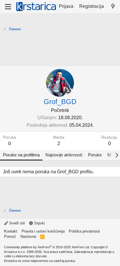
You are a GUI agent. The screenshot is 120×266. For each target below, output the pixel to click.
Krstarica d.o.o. (15, 251)
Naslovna (28, 236)
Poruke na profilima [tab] (21, 154)
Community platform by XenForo (47, 247)
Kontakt (10, 231)
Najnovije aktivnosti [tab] (63, 154)
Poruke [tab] (95, 154)
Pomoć (10, 236)
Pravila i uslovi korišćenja (43, 231)
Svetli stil (16, 223)
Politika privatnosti (84, 231)
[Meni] (8, 7)
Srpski (39, 223)
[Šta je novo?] (113, 6)
